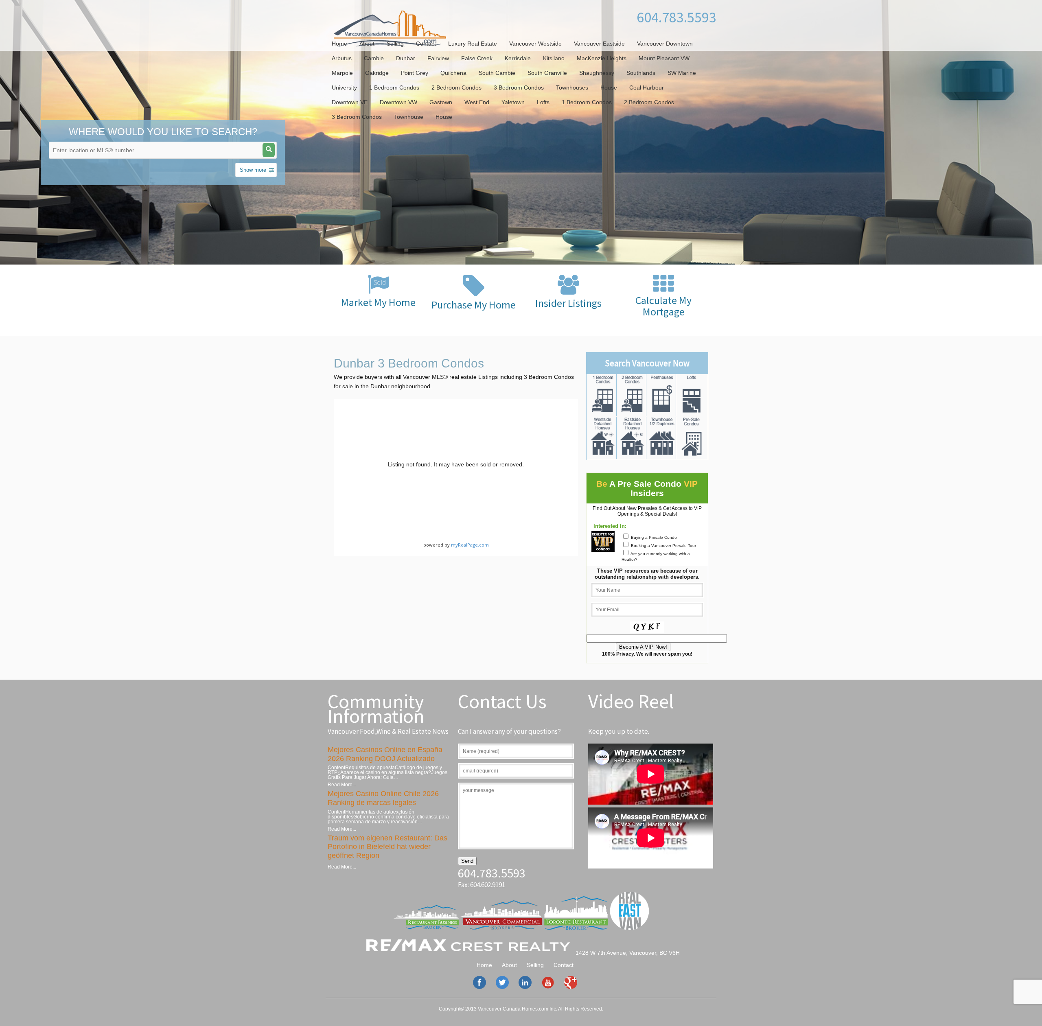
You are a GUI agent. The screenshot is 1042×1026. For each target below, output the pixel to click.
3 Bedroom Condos (519, 87)
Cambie (374, 58)
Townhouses (572, 87)
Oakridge (377, 73)
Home (339, 43)
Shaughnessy (596, 73)
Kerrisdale (518, 58)
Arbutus (342, 58)
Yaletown (513, 102)
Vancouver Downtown (665, 43)
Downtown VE (350, 102)
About (366, 43)
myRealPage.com (470, 545)
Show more (253, 170)
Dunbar (405, 58)
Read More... (342, 785)
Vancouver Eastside (599, 43)
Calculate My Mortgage (663, 305)
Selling (395, 43)
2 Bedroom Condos (456, 87)
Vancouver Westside (535, 43)
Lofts (543, 102)
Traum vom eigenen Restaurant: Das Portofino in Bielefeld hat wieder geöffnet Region (387, 847)
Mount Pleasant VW (664, 58)
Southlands (640, 73)
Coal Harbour (646, 87)
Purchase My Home (473, 304)
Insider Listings (568, 303)
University (344, 87)
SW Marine (682, 73)
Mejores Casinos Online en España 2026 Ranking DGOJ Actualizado (385, 754)
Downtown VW (398, 102)
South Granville (547, 73)
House (608, 87)
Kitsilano (554, 58)
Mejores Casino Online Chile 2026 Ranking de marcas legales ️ (383, 798)
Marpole (342, 73)
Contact (426, 43)
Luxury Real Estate (472, 43)
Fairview (438, 58)
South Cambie (497, 73)
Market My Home (378, 302)
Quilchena (453, 73)
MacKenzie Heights (601, 58)
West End (476, 102)
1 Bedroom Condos (394, 87)
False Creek (477, 58)
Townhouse (408, 117)
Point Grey (414, 73)
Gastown (440, 102)
